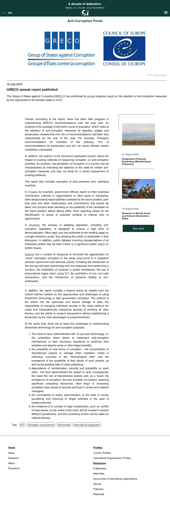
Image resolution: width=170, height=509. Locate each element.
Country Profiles (102, 452)
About (11, 463)
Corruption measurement (41, 424)
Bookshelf (98, 494)
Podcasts (98, 489)
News (11, 452)
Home (11, 447)
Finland (32, 192)
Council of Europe (160, 75)
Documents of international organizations (115, 478)
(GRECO (59, 96)
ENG (10, 12)
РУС (4, 12)
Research (13, 458)
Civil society (64, 424)
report (110, 96)
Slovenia (34, 225)
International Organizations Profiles (112, 458)
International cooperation (87, 424)
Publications (99, 468)
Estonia (29, 254)
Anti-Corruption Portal (85, 20)
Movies (97, 483)
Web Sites (98, 473)
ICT (22, 424)
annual (91, 96)
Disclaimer (14, 468)
